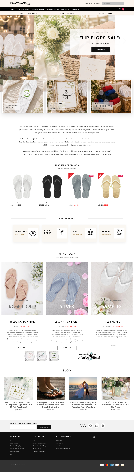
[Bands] (23, 96)
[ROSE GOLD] (22, 288)
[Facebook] (89, 437)
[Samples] (112, 288)
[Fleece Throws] (111, 96)
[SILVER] (67, 288)
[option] (29, 13)
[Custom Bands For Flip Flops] (67, 356)
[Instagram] (94, 437)
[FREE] (67, 96)
